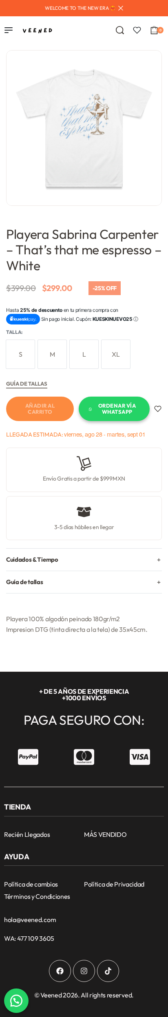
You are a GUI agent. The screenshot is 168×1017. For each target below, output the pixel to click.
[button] (16, 1000)
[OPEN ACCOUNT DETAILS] (137, 30)
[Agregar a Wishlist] (158, 409)
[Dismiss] (120, 8)
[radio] (20, 354)
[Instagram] (84, 971)
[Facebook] (60, 971)
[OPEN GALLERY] (84, 128)
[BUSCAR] (119, 30)
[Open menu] (8, 30)
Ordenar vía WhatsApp (117, 408)
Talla (13, 332)
